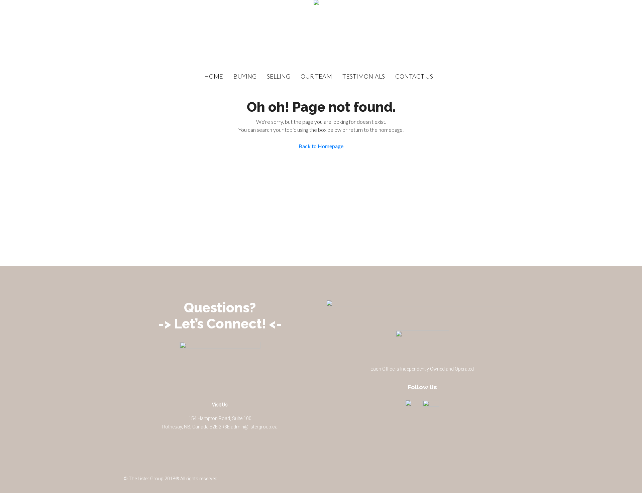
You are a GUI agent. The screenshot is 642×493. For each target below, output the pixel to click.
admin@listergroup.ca (254, 426)
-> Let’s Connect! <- (220, 323)
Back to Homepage (321, 146)
